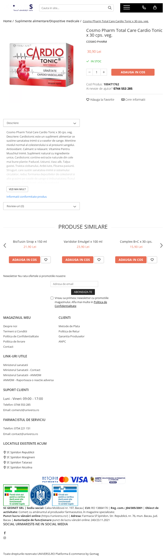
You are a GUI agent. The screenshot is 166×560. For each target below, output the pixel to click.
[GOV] (40, 495)
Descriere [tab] (13, 123)
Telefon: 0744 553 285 (16, 405)
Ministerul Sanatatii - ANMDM (22, 375)
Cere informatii (134, 99)
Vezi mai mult (17, 189)
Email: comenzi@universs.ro (21, 410)
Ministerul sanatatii (15, 365)
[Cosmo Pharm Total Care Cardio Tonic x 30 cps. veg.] (41, 65)
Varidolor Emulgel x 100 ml (83, 241)
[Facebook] (4, 533)
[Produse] (127, 8)
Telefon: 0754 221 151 (16, 428)
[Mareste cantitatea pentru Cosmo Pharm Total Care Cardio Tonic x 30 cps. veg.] (104, 72)
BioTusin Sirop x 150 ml (30, 241)
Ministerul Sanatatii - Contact (21, 370)
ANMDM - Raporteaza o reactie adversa (28, 380)
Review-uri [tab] (15, 206)
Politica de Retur (69, 331)
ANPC (62, 341)
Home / (8, 21)
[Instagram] (4, 538)
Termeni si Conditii (15, 331)
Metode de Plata (69, 326)
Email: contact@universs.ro (20, 434)
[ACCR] (16, 495)
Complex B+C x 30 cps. (136, 241)
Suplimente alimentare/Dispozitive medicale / (48, 21)
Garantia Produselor (72, 336)
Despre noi (10, 326)
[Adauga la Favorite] (46, 259)
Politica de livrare (14, 341)
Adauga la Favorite (101, 99)
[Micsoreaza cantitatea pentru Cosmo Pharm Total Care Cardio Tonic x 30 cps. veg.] (89, 72)
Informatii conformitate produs (26, 197)
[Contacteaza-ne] (144, 7)
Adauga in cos (133, 72)
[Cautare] (110, 7)
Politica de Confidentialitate (21, 336)
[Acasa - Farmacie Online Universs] (18, 8)
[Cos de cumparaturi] (155, 7)
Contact (8, 347)
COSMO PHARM (96, 42)
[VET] (65, 495)
